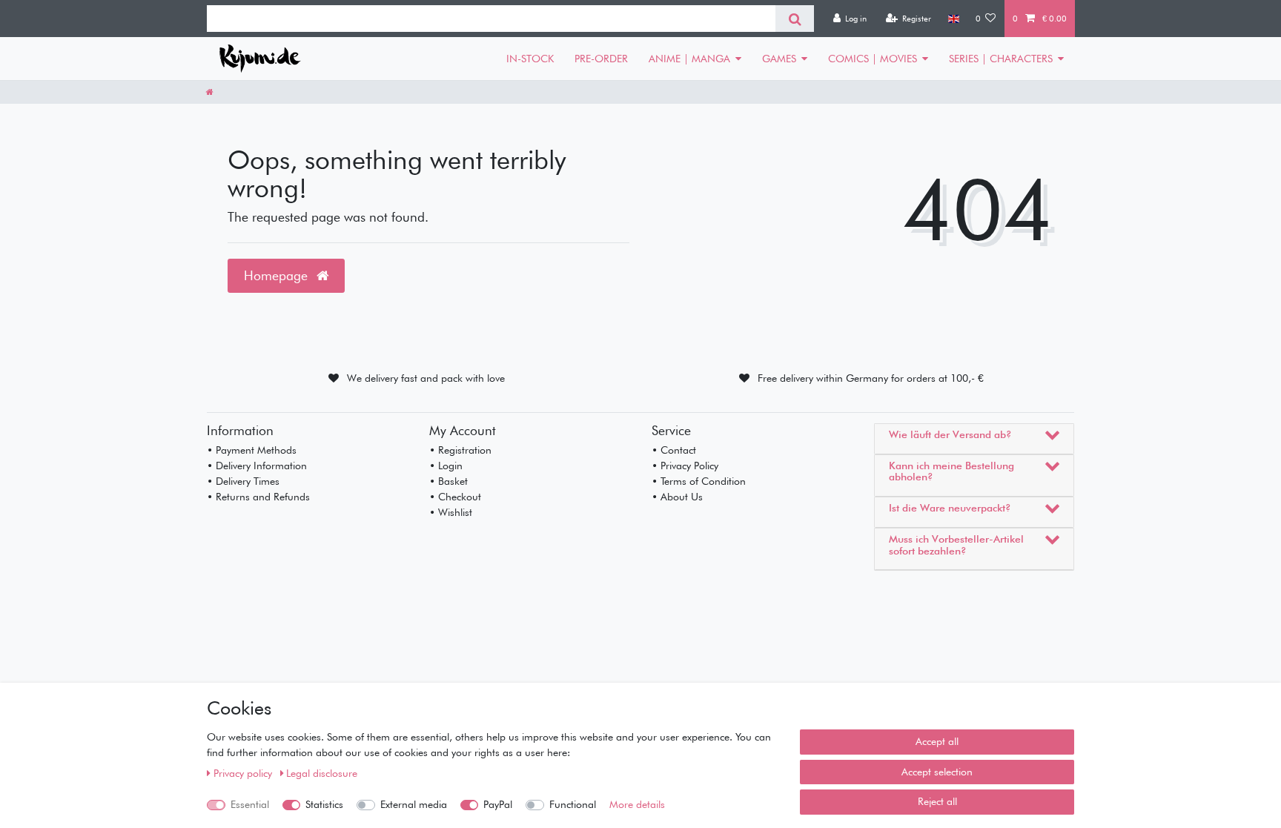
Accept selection (937, 772)
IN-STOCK (530, 58)
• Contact (674, 450)
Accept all (937, 741)
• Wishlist (450, 512)
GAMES (779, 58)
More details (637, 804)
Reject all (937, 801)
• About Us (677, 497)
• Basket (448, 481)
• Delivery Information (257, 465)
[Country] (953, 18)
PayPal (497, 804)
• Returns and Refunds (258, 497)
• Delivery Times (243, 481)
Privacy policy (244, 773)
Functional (572, 804)
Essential (250, 804)
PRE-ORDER (601, 58)
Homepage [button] (277, 275)
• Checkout (455, 497)
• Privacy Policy (685, 465)
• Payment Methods (252, 450)
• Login (446, 465)
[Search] (794, 18)
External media (413, 804)
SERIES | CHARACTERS (1001, 58)
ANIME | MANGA (689, 58)
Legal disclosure (321, 773)
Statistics (324, 804)
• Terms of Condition (699, 481)
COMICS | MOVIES (872, 58)
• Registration (460, 450)
